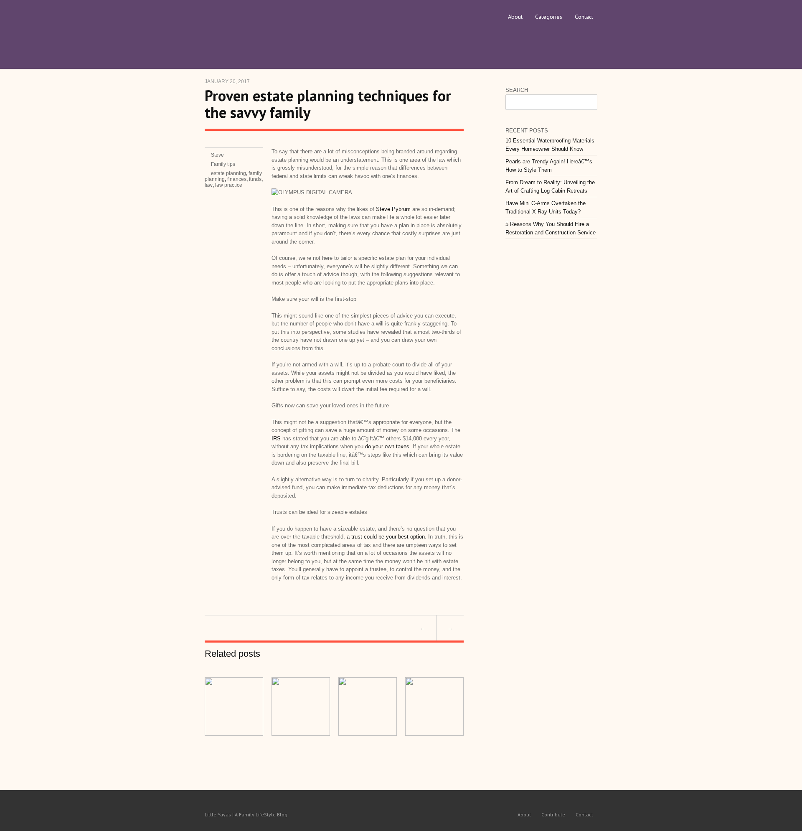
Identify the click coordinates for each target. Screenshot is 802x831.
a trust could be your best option (386, 537)
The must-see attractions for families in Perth (296, 628)
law (209, 185)
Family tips (223, 164)
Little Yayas (267, 27)
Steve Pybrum (393, 209)
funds (255, 179)
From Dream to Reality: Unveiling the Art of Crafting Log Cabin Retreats (550, 186)
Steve (217, 155)
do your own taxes (387, 446)
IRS (276, 438)
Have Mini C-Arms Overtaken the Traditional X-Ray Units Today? (545, 207)
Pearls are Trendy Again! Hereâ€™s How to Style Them (548, 165)
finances (236, 179)
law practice (228, 185)
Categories (548, 16)
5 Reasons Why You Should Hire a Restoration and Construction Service (550, 228)
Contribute (553, 814)
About (515, 16)
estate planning (228, 173)
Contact (584, 16)
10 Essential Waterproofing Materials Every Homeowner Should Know (549, 144)
